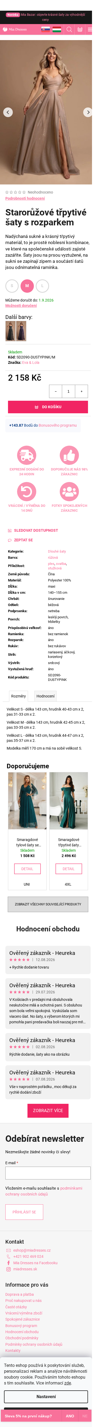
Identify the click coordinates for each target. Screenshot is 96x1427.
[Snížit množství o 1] (55, 391)
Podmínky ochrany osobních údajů (33, 1344)
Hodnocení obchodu (48, 929)
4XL (68, 884)
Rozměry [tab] (18, 696)
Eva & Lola (30, 362)
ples (51, 564)
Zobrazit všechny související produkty (48, 904)
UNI (27, 884)
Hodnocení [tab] (45, 696)
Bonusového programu (58, 425)
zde (67, 1383)
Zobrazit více (48, 1110)
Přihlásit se (24, 1212)
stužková (55, 568)
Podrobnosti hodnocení (25, 198)
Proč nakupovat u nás (23, 1300)
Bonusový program (21, 1326)
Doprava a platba (19, 1294)
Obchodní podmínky (21, 1338)
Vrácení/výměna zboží (23, 1313)
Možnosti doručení (21, 305)
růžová (53, 558)
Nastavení (46, 1396)
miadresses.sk (25, 1269)
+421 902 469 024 (28, 1256)
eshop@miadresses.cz (32, 1250)
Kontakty (13, 1350)
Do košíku (51, 407)
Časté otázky (16, 1307)
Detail (27, 869)
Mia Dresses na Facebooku (35, 1263)
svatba (61, 564)
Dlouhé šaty (57, 551)
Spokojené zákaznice (22, 1319)
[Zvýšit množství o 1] (81, 391)
